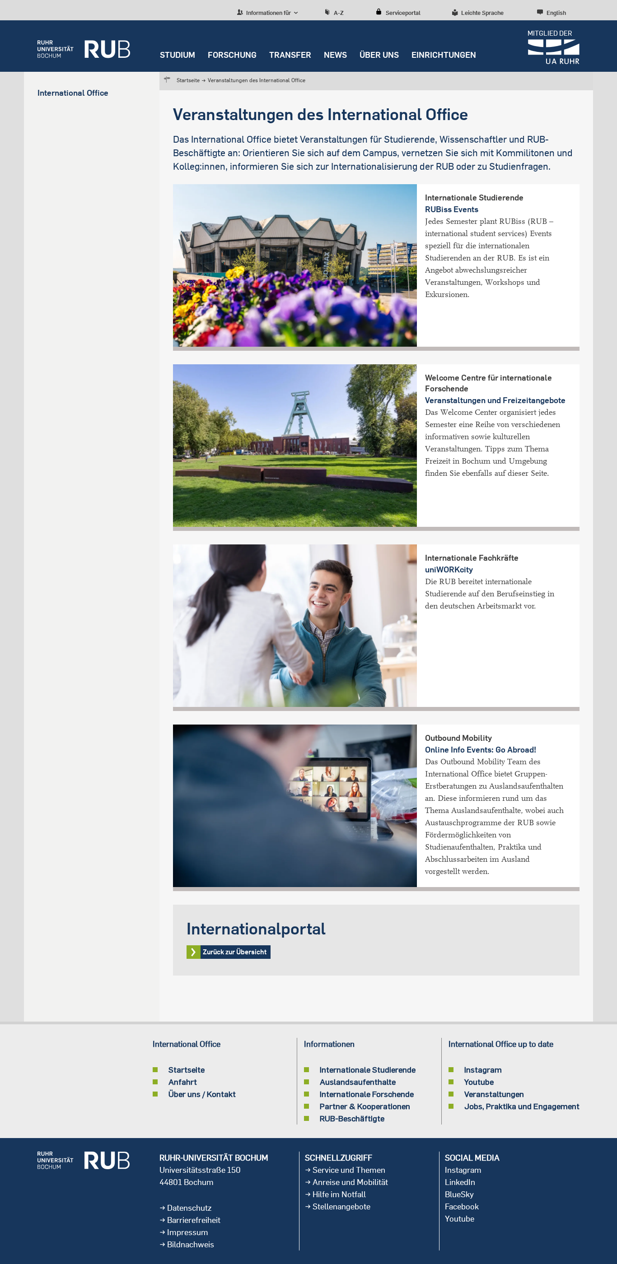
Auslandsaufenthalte (358, 1082)
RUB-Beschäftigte (352, 1118)
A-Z (339, 12)
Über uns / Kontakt (202, 1094)
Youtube (479, 1082)
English (556, 12)
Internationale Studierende (368, 1069)
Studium (177, 55)
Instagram (483, 1069)
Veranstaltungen (494, 1094)
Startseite (188, 80)
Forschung (232, 55)
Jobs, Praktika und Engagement (522, 1106)
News (335, 55)
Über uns (379, 55)
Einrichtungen (443, 55)
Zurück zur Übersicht (376, 940)
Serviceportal (403, 12)
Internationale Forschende (367, 1094)
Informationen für (268, 12)
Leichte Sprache (482, 12)
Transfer (290, 55)
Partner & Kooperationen (365, 1106)
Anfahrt (182, 1082)
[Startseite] (83, 46)
